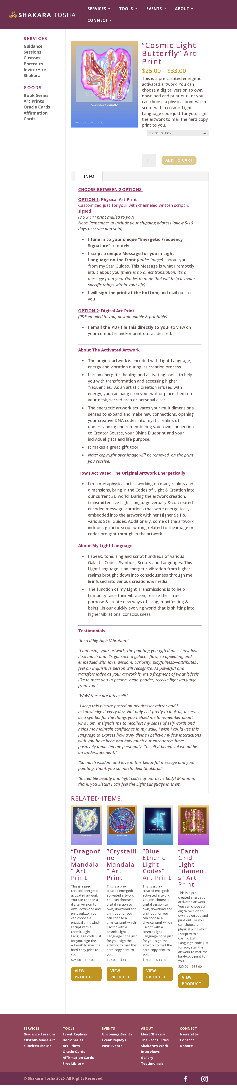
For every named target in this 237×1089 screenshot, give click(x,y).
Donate (186, 1045)
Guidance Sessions (40, 1034)
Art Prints (71, 1045)
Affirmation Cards (78, 1057)
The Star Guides (155, 1040)
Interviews (150, 1051)
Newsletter (190, 1034)
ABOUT (182, 8)
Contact (187, 1040)
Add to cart (179, 160)
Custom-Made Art (39, 1040)
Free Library (73, 1063)
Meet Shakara (153, 1034)
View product (84, 974)
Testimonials (152, 1063)
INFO (89, 176)
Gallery (147, 1057)
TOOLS (126, 8)
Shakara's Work (154, 1045)
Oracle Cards (74, 1051)
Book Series (73, 1040)
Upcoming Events (117, 1034)
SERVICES (96, 8)
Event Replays (75, 1034)
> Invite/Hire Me (38, 1045)
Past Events (112, 1045)
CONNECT (97, 20)
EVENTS (154, 8)
